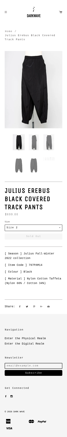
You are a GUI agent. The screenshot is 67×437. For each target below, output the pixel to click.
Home (8, 31)
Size (7, 221)
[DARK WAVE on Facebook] (6, 396)
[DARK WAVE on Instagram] (11, 396)
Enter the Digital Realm (24, 343)
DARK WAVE (19, 411)
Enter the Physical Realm (25, 338)
